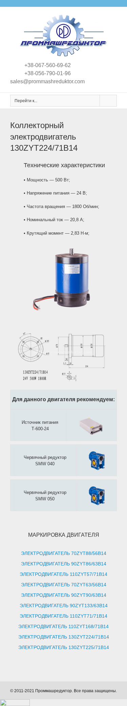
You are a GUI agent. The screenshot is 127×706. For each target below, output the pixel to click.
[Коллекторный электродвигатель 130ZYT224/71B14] (63, 317)
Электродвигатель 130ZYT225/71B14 (63, 647)
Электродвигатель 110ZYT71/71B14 (63, 616)
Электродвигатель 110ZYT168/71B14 (63, 626)
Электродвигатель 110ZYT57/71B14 (63, 574)
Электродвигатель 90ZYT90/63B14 (63, 595)
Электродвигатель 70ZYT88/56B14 (63, 553)
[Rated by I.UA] (15, 702)
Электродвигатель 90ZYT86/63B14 (63, 563)
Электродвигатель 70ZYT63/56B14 (63, 584)
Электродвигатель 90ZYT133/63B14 (64, 605)
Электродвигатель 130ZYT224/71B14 (63, 637)
